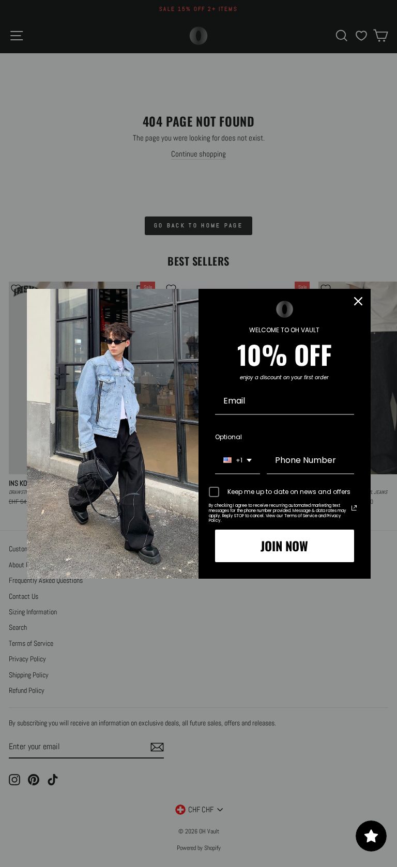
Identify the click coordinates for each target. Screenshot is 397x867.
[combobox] (237, 460)
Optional (228, 436)
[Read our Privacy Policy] (354, 508)
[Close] (358, 301)
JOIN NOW (284, 545)
